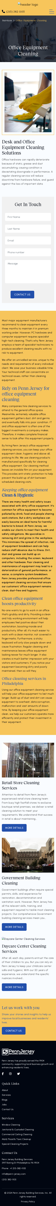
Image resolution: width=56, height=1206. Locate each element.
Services (7, 20)
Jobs (4, 1104)
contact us (14, 1030)
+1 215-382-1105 (18, 1168)
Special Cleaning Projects (15, 1144)
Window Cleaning (11, 1124)
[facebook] (3, 1073)
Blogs (4, 1099)
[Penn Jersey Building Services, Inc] (28, 4)
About (5, 1090)
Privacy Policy (28, 1201)
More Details (14, 827)
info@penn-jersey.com (14, 1174)
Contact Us (7, 1109)
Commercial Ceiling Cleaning (17, 1134)
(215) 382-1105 (9, 1179)
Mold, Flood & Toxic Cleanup (16, 1139)
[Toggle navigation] (51, 11)
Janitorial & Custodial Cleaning (18, 1129)
